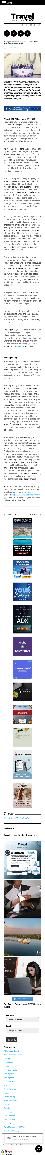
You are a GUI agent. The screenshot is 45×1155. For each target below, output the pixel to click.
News (6, 1085)
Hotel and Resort (10, 1081)
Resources (8, 1093)
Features (7, 1066)
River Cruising (9, 1097)
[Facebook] (4, 1144)
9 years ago (12, 47)
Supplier (7, 1104)
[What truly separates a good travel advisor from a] (22, 976)
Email (9, 1026)
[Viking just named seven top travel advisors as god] (22, 937)
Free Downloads (10, 1070)
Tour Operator (9, 1116)
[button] (4, 3)
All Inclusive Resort (11, 1051)
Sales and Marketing (12, 1100)
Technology (8, 1112)
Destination (8, 1062)
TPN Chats (8, 1123)
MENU (9, 3)
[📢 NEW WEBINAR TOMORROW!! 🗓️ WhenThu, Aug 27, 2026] (22, 860)
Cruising (7, 1059)
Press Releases (10, 1089)
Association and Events (13, 1055)
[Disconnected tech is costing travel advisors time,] (22, 899)
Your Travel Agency (11, 1131)
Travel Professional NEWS (14, 1127)
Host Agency (9, 1074)
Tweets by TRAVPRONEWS (16, 818)
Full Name (10, 1015)
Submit (12, 1039)
